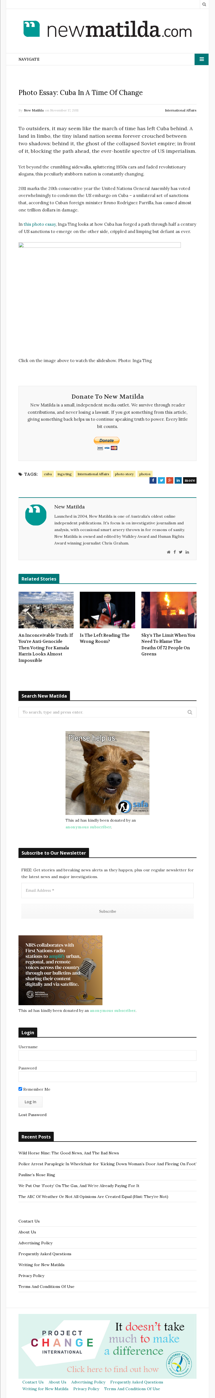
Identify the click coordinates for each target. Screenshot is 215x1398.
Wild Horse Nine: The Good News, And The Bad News (68, 1153)
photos (145, 474)
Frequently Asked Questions (44, 1253)
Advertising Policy (35, 1242)
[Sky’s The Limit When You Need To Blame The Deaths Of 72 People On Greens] (169, 610)
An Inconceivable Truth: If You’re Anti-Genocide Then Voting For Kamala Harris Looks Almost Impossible (45, 648)
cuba (48, 474)
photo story (124, 474)
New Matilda (34, 110)
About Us (27, 1232)
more (189, 480)
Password (27, 1068)
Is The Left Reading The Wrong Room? (105, 639)
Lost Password (32, 1114)
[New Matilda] (107, 30)
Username (28, 1046)
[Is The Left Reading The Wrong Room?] (107, 610)
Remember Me (36, 1089)
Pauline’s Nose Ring (36, 1174)
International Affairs (181, 110)
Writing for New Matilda (41, 1264)
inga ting (65, 474)
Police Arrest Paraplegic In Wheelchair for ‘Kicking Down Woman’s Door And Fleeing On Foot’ (107, 1163)
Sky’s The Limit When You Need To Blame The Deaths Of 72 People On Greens (168, 645)
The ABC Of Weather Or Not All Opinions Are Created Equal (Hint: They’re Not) (93, 1196)
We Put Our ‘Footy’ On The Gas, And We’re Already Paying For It (78, 1185)
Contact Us (29, 1221)
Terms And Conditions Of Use (46, 1286)
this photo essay (39, 224)
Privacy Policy (31, 1275)
